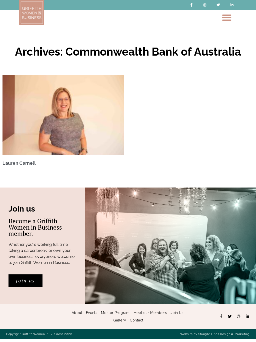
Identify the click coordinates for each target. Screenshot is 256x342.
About (77, 313)
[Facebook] (221, 316)
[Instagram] (205, 5)
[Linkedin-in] (232, 5)
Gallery (119, 320)
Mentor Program (115, 313)
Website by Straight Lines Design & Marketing (215, 334)
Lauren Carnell (19, 163)
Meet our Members (150, 313)
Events (92, 313)
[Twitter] (218, 5)
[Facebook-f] (191, 5)
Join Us (177, 313)
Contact (136, 320)
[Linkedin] (247, 316)
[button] (226, 17)
